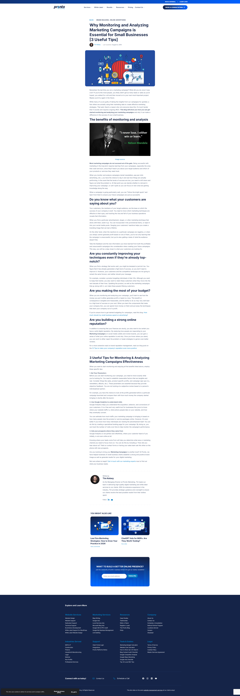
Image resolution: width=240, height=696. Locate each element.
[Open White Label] (104, 7)
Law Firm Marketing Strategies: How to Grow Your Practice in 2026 (103, 541)
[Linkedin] (152, 678)
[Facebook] (143, 678)
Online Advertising (118, 20)
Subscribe (132, 576)
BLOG (92, 20)
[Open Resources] (125, 7)
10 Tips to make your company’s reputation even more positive (114, 348)
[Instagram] (147, 678)
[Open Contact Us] (144, 7)
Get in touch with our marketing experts (122, 461)
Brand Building (102, 20)
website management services (153, 690)
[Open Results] (113, 7)
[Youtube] (156, 678)
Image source (120, 159)
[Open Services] (91, 7)
